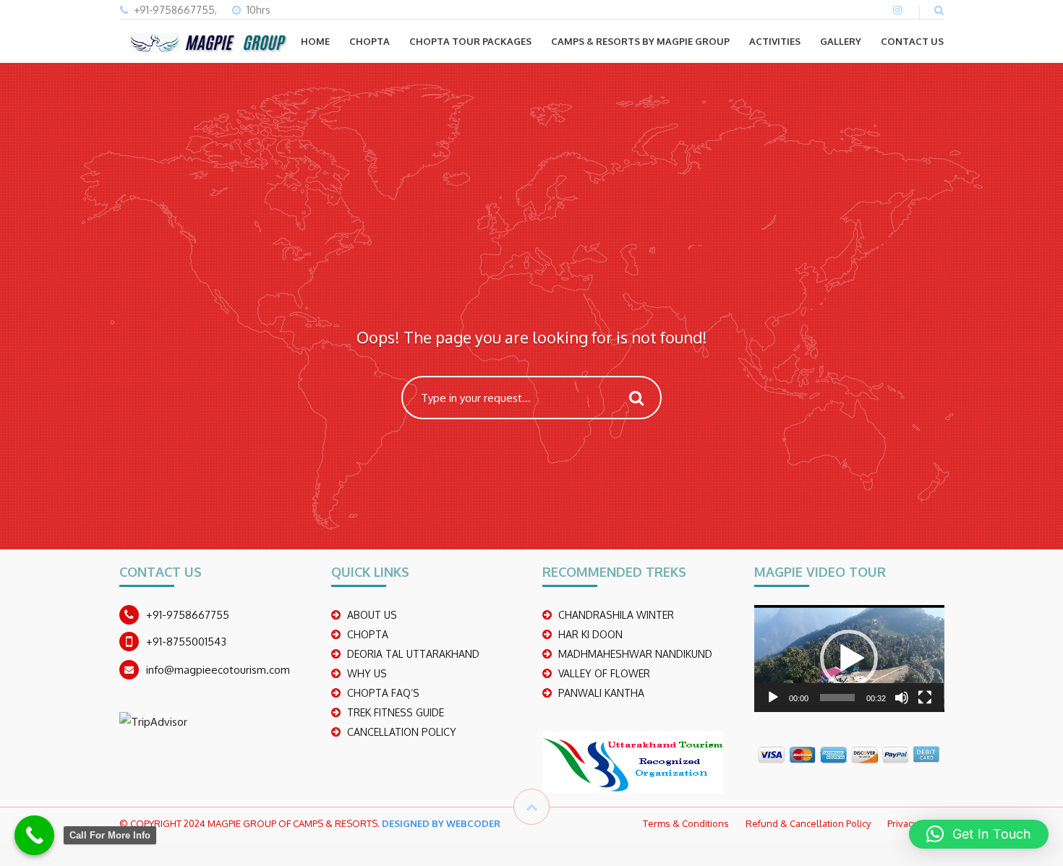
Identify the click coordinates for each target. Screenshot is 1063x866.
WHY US (367, 673)
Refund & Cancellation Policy (808, 823)
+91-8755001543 (186, 641)
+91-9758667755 (187, 615)
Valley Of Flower (604, 673)
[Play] (773, 697)
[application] (849, 658)
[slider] (837, 697)
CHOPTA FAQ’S (383, 693)
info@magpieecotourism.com (218, 670)
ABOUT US (372, 615)
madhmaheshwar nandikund (635, 654)
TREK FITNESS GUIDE (395, 712)
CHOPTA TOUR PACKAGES (470, 41)
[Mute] (902, 697)
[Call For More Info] (34, 835)
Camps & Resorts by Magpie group (640, 41)
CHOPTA (369, 41)
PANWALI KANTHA (601, 693)
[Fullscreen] (925, 697)
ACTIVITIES (775, 41)
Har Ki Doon (590, 634)
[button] (849, 658)
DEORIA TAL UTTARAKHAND (413, 654)
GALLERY (840, 41)
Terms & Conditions (686, 823)
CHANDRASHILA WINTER (616, 615)
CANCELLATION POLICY (401, 732)
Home (315, 41)
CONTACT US (912, 41)
